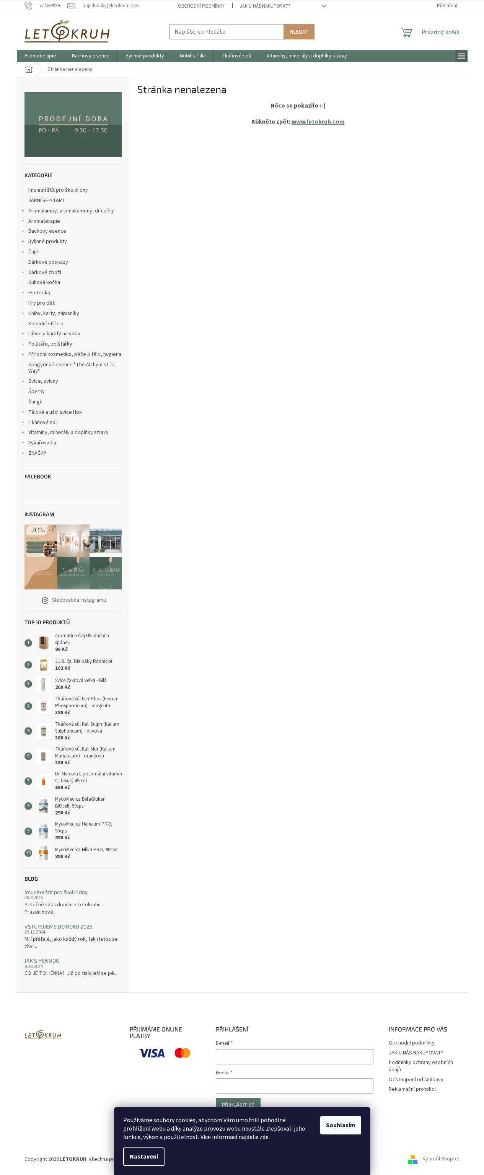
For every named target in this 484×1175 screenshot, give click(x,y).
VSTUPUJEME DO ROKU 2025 (58, 926)
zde (264, 1137)
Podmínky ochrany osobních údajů (421, 1066)
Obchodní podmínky (201, 6)
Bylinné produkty (47, 241)
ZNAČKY (37, 453)
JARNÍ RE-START (46, 200)
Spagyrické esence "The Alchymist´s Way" (71, 368)
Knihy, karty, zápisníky (53, 313)
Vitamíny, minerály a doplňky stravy (68, 432)
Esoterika (39, 293)
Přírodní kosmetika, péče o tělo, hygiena (74, 354)
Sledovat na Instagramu (79, 600)
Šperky (36, 391)
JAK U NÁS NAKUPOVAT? (265, 6)
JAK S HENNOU (41, 960)
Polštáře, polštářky (50, 344)
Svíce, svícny (43, 381)
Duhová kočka (44, 282)
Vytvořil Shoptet (441, 1159)
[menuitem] (40, 56)
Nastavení (144, 1156)
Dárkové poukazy (48, 262)
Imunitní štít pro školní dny (58, 190)
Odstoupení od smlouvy (416, 1080)
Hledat (299, 31)
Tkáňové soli (43, 422)
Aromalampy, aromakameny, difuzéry (71, 211)
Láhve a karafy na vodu (54, 334)
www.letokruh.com (318, 122)
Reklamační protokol (412, 1089)
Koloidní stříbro (46, 324)
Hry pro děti (41, 303)
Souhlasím (340, 1125)
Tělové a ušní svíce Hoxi (55, 412)
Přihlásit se (238, 1105)
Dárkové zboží (44, 272)
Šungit (35, 402)
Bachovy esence (47, 231)
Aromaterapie (44, 221)
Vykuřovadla (42, 443)
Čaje (33, 252)
